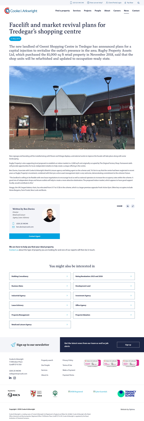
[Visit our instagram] (15, 377)
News (126, 10)
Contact (136, 10)
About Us (44, 375)
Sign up (128, 345)
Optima (132, 409)
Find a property (62, 10)
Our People (45, 365)
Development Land (82, 286)
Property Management (20, 315)
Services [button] (77, 10)
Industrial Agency (18, 295)
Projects (87, 10)
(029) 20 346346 (22, 224)
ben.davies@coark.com (25, 227)
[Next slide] (131, 107)
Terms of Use (67, 365)
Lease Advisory (17, 305)
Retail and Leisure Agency (22, 324)
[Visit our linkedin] (10, 377)
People (98, 10)
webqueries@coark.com (18, 374)
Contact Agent (34, 236)
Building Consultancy (20, 276)
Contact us (13, 250)
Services (44, 370)
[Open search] (139, 2)
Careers (117, 10)
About (107, 10)
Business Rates (17, 286)
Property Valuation (82, 315)
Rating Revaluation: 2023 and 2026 (89, 276)
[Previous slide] (13, 107)
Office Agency (80, 305)
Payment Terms (68, 375)
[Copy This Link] (133, 206)
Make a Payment (69, 370)
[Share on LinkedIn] (128, 206)
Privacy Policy (68, 360)
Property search (47, 360)
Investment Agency (83, 295)
